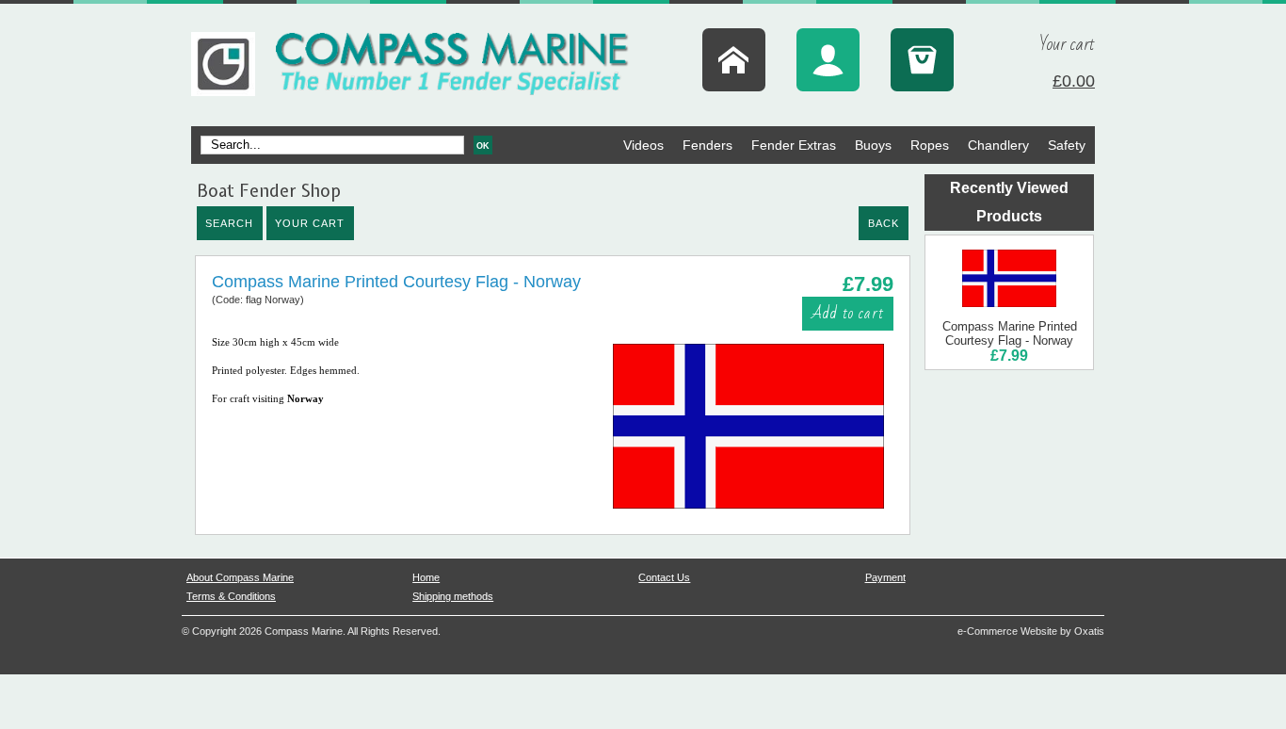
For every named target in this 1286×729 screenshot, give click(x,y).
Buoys (873, 145)
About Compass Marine (240, 577)
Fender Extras (793, 145)
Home (426, 577)
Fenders (707, 145)
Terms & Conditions (231, 596)
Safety (1066, 145)
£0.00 (1074, 81)
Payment (885, 577)
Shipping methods (452, 596)
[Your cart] (922, 59)
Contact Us (664, 577)
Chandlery (998, 145)
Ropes (929, 145)
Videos (643, 145)
